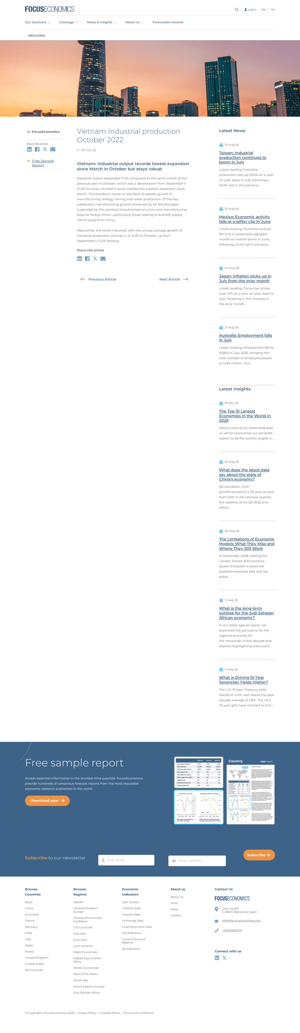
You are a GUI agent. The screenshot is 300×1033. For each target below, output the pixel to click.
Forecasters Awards (168, 22)
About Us (132, 22)
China (29, 908)
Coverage (66, 22)
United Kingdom (36, 957)
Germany (31, 927)
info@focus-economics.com (241, 920)
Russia (29, 951)
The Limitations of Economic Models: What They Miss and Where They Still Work (247, 544)
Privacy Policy (87, 1013)
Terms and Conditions (138, 1013)
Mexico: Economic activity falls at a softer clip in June (245, 219)
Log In (252, 9)
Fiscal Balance (131, 933)
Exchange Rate (132, 920)
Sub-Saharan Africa (86, 992)
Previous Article (102, 279)
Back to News (36, 35)
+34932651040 (232, 930)
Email (172, 852)
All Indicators (131, 948)
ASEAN (78, 902)
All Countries (34, 970)
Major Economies (85, 952)
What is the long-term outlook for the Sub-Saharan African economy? (246, 613)
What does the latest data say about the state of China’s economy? (244, 475)
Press (174, 909)
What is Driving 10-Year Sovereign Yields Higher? (243, 679)
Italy (28, 939)
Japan (29, 945)
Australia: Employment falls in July (245, 337)
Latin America (83, 946)
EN (263, 9)
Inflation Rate (131, 908)
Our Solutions (35, 22)
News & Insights (99, 22)
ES (273, 9)
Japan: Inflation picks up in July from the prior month (245, 278)
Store (174, 903)
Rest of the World (85, 974)
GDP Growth (130, 902)
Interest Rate (131, 914)
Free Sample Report (43, 163)
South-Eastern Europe (89, 986)
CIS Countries (83, 927)
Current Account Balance (133, 941)
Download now (44, 801)
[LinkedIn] (217, 958)
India (28, 933)
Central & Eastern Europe (85, 910)
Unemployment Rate (137, 927)
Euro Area (32, 914)
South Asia (80, 980)
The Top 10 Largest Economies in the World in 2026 (245, 416)
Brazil (28, 902)
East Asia (79, 933)
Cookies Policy (110, 1013)
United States (34, 964)
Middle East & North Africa (87, 960)
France (29, 920)
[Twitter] (224, 958)
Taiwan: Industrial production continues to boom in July (242, 158)
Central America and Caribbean (87, 919)
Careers (175, 915)
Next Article (169, 279)
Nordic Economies (86, 968)
